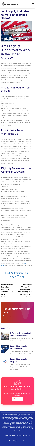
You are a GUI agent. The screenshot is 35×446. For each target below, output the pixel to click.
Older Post (7, 290)
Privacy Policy (12, 440)
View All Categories (8, 316)
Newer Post (25, 290)
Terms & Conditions (21, 440)
